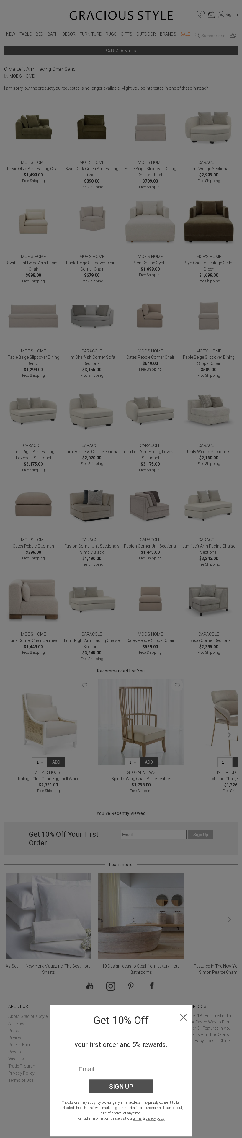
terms (137, 1118)
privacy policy (155, 1118)
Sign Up (121, 1086)
